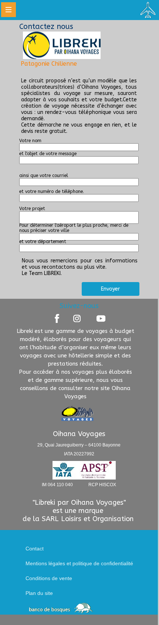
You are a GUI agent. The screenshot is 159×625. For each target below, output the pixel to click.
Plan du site (39, 593)
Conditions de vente (49, 578)
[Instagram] (77, 318)
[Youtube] (101, 318)
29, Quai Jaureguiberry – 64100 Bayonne (79, 444)
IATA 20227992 (79, 453)
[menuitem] (85, 548)
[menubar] (85, 571)
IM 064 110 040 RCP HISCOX (79, 484)
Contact (35, 549)
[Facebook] (57, 318)
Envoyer (110, 289)
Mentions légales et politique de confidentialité (79, 563)
